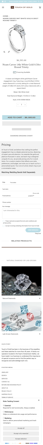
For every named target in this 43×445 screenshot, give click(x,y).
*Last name (5, 189)
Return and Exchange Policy (11, 385)
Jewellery (5, 372)
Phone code (36, 193)
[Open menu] (5, 7)
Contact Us (5, 381)
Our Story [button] (6, 344)
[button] (21, 124)
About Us (5, 388)
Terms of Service (7, 397)
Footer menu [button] (7, 367)
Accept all (21, 428)
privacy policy (7, 223)
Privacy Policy (7, 391)
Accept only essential (21, 433)
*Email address (6, 195)
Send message (33, 230)
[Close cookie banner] (39, 400)
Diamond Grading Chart (21, 135)
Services (5, 378)
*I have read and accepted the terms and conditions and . (20, 222)
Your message (6, 206)
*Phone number (6, 202)
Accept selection (21, 439)
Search (4, 375)
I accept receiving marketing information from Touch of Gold (22, 225)
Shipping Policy (7, 394)
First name (13, 182)
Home (5, 16)
